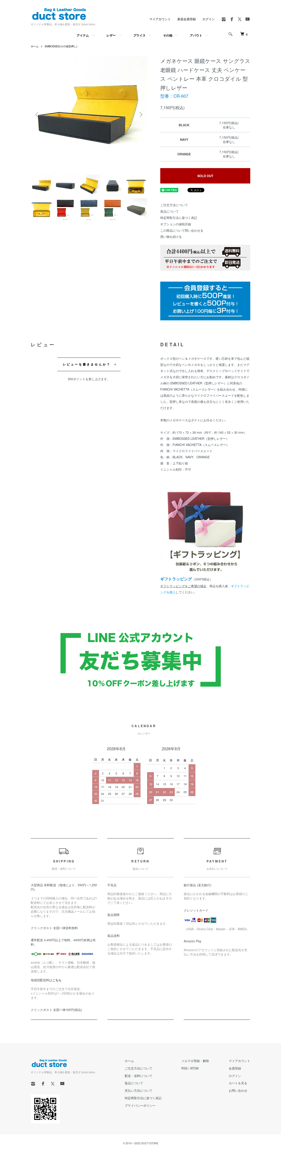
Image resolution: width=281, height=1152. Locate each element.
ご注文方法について (174, 205)
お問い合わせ (238, 1090)
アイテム (83, 35)
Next (140, 114)
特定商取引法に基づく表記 (178, 217)
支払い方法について (138, 1090)
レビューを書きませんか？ (87, 364)
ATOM (194, 1068)
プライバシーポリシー (140, 1105)
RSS (184, 1068)
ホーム (35, 46)
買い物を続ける (171, 236)
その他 (167, 35)
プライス (139, 35)
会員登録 (235, 1068)
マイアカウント (160, 19)
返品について (169, 211)
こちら (56, 980)
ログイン (208, 19)
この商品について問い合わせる (181, 230)
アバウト (196, 35)
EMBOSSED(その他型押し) (61, 46)
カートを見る (238, 1083)
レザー (111, 35)
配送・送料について (138, 1075)
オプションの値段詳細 (175, 224)
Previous (37, 114)
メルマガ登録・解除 (195, 1060)
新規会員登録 (186, 19)
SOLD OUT (205, 176)
